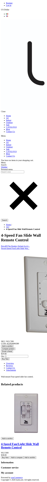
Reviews (9, 366)
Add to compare (17, 457)
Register (9, 3)
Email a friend (7, 351)
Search (4, 220)
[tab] (26, 363)
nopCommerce (17, 477)
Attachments (11, 370)
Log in (8, 5)
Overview (10, 363)
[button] (23, 218)
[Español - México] (7, 14)
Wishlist (4, 167)
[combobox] (12, 172)
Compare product (8, 349)
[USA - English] (7, 16)
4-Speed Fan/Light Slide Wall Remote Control (20, 445)
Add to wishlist (7, 346)
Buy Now (5, 359)
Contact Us (10, 368)
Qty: (3, 356)
